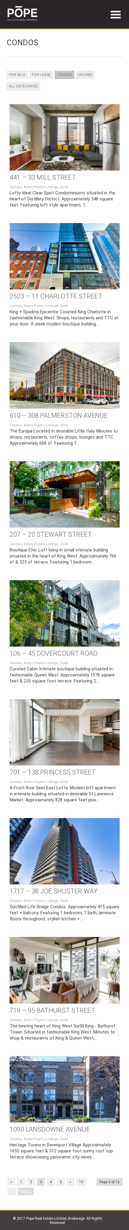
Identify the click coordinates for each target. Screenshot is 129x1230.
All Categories (23, 86)
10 (81, 1182)
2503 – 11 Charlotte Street (56, 296)
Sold (64, 187)
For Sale (17, 75)
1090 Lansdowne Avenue (50, 1129)
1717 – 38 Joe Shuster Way (54, 891)
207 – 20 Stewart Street (51, 534)
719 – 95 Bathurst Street (52, 1010)
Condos (64, 75)
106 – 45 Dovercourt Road (54, 653)
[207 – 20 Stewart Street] (65, 494)
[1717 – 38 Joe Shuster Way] (65, 851)
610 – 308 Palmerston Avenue (59, 415)
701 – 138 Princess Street (53, 772)
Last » (26, 1191)
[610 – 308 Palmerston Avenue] (65, 375)
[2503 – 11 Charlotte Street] (65, 256)
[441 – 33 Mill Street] (65, 137)
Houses (85, 75)
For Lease (41, 75)
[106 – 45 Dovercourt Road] (65, 613)
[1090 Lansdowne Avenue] (65, 1089)
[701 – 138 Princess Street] (65, 732)
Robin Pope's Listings (41, 187)
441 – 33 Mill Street (43, 177)
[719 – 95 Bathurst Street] (65, 970)
